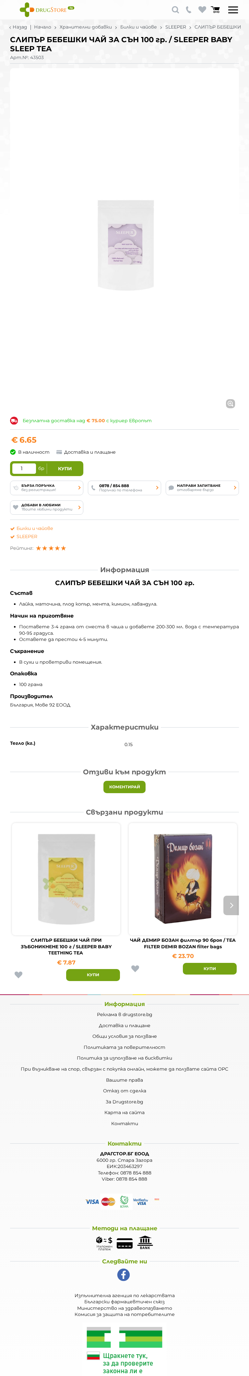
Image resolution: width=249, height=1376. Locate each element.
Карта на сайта (124, 1112)
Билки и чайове (138, 27)
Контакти (124, 1123)
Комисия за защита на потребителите (125, 1314)
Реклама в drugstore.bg (124, 1014)
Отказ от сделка (124, 1091)
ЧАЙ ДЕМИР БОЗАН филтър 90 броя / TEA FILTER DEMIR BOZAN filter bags (183, 943)
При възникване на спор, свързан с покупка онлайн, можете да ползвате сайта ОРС (124, 1069)
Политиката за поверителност (124, 1047)
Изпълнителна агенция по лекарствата (125, 1295)
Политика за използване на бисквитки (124, 1058)
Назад (20, 27)
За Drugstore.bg (124, 1102)
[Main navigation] (233, 10)
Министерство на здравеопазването (124, 1308)
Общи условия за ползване (124, 1036)
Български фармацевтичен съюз (124, 1302)
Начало (42, 27)
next (231, 905)
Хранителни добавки (86, 27)
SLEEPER (175, 27)
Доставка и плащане (124, 1025)
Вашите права (124, 1080)
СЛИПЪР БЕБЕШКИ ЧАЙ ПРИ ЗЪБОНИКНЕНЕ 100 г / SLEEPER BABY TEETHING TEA (66, 946)
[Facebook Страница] (123, 1275)
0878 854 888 (135, 1173)
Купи (65, 469)
